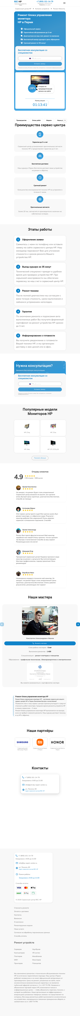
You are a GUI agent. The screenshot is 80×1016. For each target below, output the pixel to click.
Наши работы (61, 120)
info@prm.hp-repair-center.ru (36, 785)
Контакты (17, 915)
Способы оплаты (20, 936)
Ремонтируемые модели (23, 925)
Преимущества (21, 120)
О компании (18, 922)
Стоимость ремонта (21, 908)
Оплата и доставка (21, 911)
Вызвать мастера (41, 643)
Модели (49, 120)
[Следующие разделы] (65, 120)
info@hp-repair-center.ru (28, 863)
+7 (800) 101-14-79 (45, 1)
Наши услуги (19, 929)
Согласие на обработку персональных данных (32, 932)
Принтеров (18, 963)
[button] (78, 624)
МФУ (16, 960)
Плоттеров (18, 956)
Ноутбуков (36, 949)
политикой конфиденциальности (54, 67)
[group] (22, 744)
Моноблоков (37, 956)
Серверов (18, 949)
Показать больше (40, 458)
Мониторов (36, 960)
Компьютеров (19, 953)
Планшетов (36, 963)
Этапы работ (36, 120)
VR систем (36, 953)
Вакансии (18, 918)
